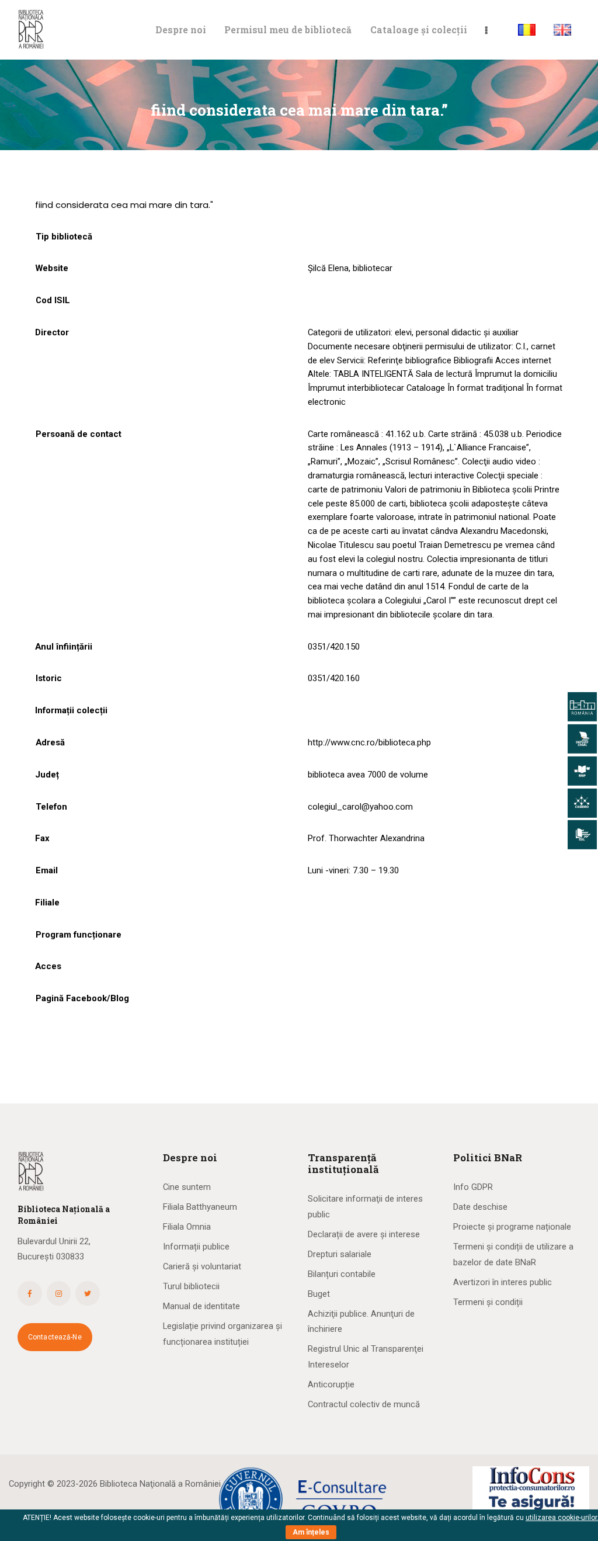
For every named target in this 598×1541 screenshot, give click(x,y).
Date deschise (480, 1207)
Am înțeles (311, 1532)
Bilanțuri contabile (342, 1274)
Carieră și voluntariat (202, 1266)
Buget (319, 1294)
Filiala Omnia (187, 1226)
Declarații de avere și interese (364, 1234)
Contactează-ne (55, 1337)
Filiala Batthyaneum (200, 1207)
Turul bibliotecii (191, 1286)
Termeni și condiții (488, 1302)
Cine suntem (187, 1187)
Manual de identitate (201, 1306)
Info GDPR (473, 1187)
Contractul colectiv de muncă (364, 1404)
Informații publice (196, 1246)
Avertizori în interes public (502, 1282)
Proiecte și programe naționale (512, 1226)
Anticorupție (331, 1384)
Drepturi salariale (339, 1254)
